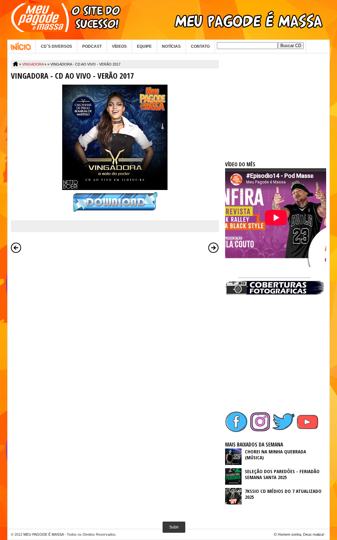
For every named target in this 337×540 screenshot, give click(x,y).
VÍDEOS (119, 46)
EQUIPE (144, 46)
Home (22, 46)
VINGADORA (32, 64)
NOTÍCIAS (171, 46)
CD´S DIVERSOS (56, 46)
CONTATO (200, 46)
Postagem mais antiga (213, 247)
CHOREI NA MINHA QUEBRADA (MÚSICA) (275, 454)
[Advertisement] (274, 101)
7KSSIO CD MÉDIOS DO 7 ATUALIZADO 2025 (283, 494)
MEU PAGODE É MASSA (43, 534)
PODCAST (92, 46)
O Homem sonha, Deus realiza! (299, 534)
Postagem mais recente (16, 247)
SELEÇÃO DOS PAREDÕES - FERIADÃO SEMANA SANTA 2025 (282, 474)
